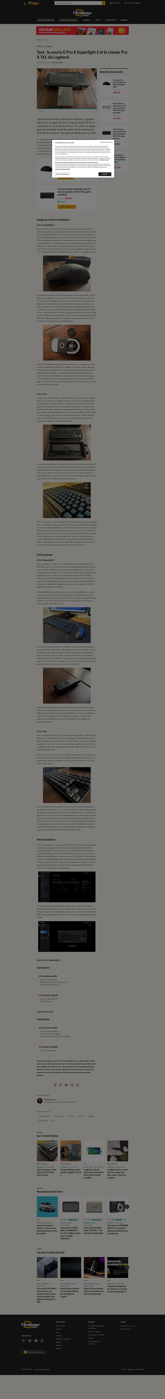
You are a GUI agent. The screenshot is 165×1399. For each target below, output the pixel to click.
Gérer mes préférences (62, 174)
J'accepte (105, 174)
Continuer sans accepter (106, 142)
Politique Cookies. (104, 160)
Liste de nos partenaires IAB (62, 169)
